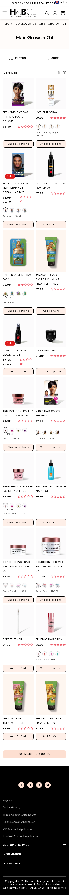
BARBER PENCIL (12, 639)
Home (6, 24)
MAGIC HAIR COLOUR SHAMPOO (49, 413)
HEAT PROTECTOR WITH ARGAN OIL (51, 489)
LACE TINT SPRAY (47, 112)
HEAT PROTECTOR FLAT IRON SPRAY (51, 185)
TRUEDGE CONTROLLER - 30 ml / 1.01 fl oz (18, 489)
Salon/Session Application (19, 822)
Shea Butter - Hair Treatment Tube (48, 720)
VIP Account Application (18, 829)
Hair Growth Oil (56, 24)
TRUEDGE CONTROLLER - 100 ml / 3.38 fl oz (18, 413)
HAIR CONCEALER (47, 350)
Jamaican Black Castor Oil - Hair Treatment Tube (47, 279)
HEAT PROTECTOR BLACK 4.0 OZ (14, 352)
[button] (5, 13)
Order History (11, 807)
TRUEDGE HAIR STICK (49, 639)
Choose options (18, 143)
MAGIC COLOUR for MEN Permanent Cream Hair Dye (15, 188)
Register (8, 800)
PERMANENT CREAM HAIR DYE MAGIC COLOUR (15, 117)
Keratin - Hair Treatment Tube (14, 720)
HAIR (40, 24)
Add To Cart (51, 224)
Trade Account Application (19, 815)
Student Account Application (21, 836)
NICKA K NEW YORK (23, 24)
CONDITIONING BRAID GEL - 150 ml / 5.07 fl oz (16, 566)
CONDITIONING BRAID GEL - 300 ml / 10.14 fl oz (49, 566)
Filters (20, 58)
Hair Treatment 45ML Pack (17, 277)
